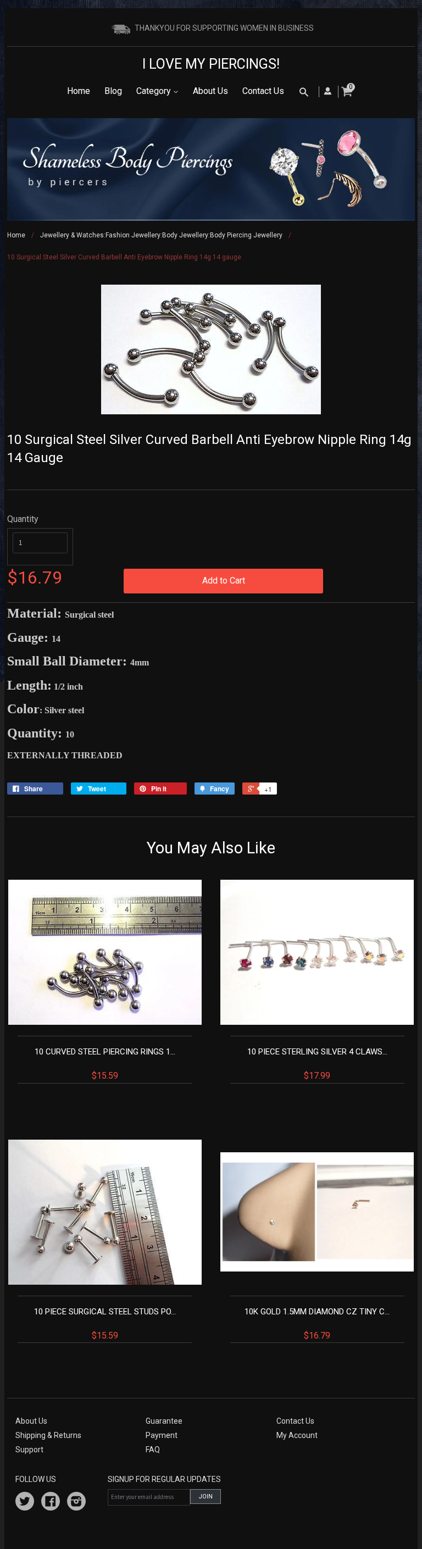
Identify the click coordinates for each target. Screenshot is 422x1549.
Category (154, 91)
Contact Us (263, 91)
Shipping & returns (48, 1435)
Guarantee (164, 1421)
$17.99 (317, 1064)
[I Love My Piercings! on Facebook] (50, 1502)
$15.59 (105, 1064)
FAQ (153, 1449)
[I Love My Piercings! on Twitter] (24, 1502)
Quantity (22, 519)
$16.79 (317, 1324)
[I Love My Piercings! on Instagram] (76, 1502)
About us (31, 1421)
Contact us (295, 1421)
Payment (161, 1435)
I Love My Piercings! (211, 64)
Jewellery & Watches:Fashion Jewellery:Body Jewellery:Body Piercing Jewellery (161, 235)
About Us (210, 91)
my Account (297, 1435)
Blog (113, 91)
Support (29, 1449)
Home (78, 91)
